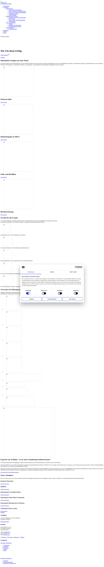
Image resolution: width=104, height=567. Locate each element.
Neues (4, 32)
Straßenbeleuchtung (13, 13)
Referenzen (5, 30)
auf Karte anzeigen (5, 483)
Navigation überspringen (6, 3)
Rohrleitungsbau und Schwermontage (17, 17)
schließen (3, 57)
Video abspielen (4, 55)
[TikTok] (22, 537)
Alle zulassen (72, 299)
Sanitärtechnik (12, 21)
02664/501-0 (7, 532)
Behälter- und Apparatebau (15, 25)
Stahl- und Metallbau (11, 22)
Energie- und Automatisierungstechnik (17, 12)
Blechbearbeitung (10, 27)
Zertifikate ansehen (5, 521)
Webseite (3, 512)
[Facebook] (10, 537)
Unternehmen (6, 6)
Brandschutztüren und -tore (15, 26)
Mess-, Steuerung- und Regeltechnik (17, 11)
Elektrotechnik (9, 8)
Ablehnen (31, 299)
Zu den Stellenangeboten (13, 472)
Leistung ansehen (13, 29)
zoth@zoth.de (7, 534)
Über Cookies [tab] (73, 272)
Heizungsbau (12, 18)
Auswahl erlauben (52, 299)
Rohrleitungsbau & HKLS (12, 16)
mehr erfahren (4, 102)
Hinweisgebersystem (8, 562)
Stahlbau (11, 24)
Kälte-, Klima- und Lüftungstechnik (17, 20)
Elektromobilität (12, 15)
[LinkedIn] (3, 537)
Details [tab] (52, 272)
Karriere (5, 31)
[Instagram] (16, 537)
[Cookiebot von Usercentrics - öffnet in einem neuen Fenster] (76, 267)
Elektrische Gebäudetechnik (15, 10)
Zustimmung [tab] (31, 272)
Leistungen (5, 7)
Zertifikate (5, 560)
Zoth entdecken (4, 472)
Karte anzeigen (4, 511)
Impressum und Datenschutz (9, 563)
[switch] (44, 293)
